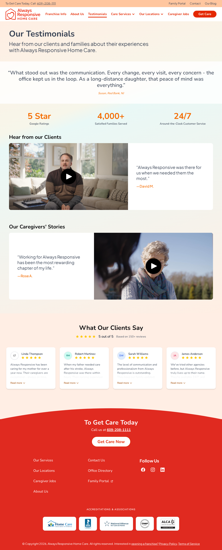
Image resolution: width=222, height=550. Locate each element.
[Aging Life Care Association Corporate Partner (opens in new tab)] (168, 524)
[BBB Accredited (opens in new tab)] (88, 524)
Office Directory (100, 470)
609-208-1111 (46, 3)
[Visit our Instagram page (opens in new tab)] (152, 469)
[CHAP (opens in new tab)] (145, 524)
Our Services (43, 460)
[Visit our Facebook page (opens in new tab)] (143, 469)
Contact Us (96, 460)
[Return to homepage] (23, 14)
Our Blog (210, 3)
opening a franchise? (145, 544)
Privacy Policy (168, 544)
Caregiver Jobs (44, 481)
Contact (195, 3)
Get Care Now (111, 441)
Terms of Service (189, 544)
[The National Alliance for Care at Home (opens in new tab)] (116, 524)
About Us (40, 491)
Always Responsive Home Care (68, 544)
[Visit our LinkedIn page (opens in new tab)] (162, 469)
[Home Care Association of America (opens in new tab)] (59, 524)
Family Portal (177, 3)
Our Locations (44, 470)
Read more (16, 383)
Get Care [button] (204, 14)
